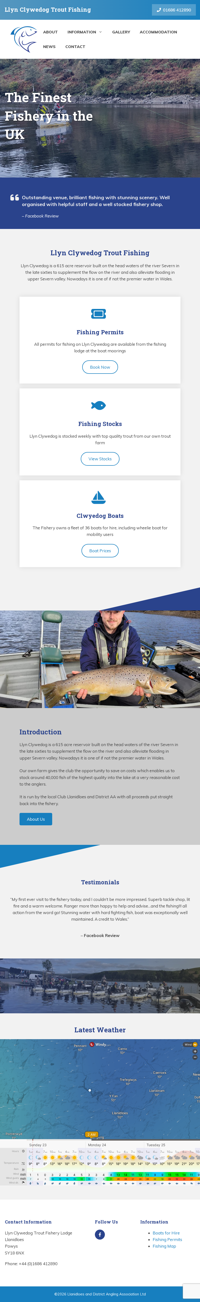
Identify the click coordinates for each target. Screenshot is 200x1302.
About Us (36, 819)
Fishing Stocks (100, 424)
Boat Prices (100, 550)
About (50, 32)
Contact (75, 46)
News (49, 46)
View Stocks (100, 458)
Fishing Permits (100, 332)
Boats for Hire (166, 1232)
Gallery (121, 32)
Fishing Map (164, 1246)
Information (82, 32)
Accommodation (158, 32)
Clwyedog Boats (100, 516)
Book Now (100, 367)
